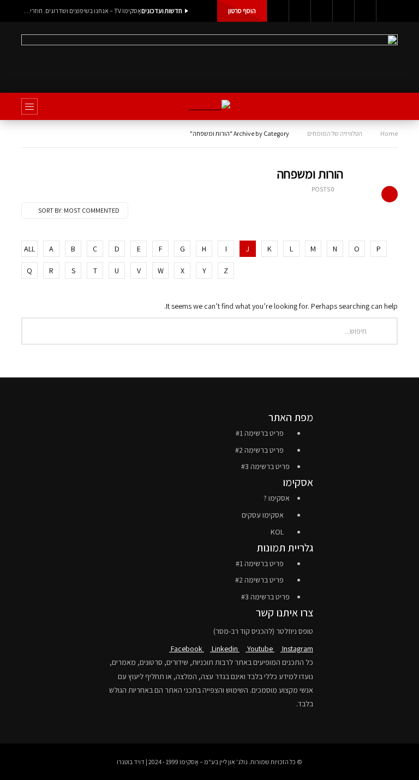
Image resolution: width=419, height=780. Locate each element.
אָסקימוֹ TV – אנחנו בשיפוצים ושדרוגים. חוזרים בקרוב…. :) (81, 11)
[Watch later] (365, 11)
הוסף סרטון (242, 11)
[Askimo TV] (209, 106)
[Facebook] (278, 11)
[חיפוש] (384, 106)
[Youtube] (321, 11)
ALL (29, 249)
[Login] (387, 11)
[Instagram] (343, 11)
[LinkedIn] (299, 11)
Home (389, 133)
